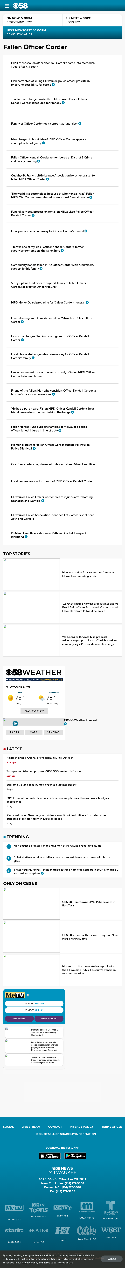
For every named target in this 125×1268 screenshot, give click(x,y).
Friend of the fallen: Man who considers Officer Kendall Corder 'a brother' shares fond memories (53, 392)
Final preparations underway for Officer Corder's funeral (47, 231)
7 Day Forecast (34, 711)
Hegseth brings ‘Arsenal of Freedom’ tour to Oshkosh (40, 758)
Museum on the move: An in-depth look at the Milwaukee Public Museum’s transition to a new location (89, 970)
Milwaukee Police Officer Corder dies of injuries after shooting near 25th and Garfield (52, 499)
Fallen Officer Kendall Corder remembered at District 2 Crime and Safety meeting (51, 159)
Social (8, 1127)
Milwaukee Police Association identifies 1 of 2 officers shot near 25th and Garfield (52, 517)
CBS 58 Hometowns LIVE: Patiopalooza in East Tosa (88, 903)
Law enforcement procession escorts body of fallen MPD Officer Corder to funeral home (53, 374)
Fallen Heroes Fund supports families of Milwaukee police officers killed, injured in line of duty (49, 428)
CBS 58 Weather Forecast (81, 720)
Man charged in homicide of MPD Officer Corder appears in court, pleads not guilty (50, 141)
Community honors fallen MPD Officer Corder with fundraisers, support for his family (52, 267)
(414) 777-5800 (71, 1187)
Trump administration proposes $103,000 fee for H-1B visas (44, 771)
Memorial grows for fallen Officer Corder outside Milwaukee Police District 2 (50, 446)
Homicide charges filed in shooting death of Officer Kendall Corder (50, 338)
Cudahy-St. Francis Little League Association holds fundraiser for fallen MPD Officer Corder (53, 177)
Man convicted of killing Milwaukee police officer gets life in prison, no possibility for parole (50, 83)
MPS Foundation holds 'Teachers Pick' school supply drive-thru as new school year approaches (58, 800)
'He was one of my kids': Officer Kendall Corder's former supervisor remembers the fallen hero (47, 249)
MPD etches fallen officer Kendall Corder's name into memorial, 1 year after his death (53, 65)
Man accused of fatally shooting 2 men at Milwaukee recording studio (88, 574)
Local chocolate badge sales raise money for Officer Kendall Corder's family (50, 356)
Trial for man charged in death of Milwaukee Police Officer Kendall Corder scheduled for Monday (49, 101)
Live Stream (31, 1127)
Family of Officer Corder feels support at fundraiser (44, 124)
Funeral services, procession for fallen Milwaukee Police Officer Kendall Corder (52, 213)
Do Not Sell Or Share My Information (66, 1134)
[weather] (10, 698)
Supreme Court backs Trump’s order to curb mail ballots (41, 785)
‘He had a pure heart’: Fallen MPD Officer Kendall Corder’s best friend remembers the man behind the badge (52, 410)
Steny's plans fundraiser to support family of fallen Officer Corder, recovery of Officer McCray (48, 285)
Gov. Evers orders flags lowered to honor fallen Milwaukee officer (53, 464)
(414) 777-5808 (74, 1183)
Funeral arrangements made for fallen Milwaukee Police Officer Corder (52, 320)
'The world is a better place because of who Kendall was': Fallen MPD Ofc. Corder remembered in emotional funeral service (52, 195)
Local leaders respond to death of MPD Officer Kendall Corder (52, 481)
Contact (55, 1127)
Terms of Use (112, 1127)
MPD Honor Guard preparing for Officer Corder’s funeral (48, 302)
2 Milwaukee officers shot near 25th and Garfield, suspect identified (48, 535)
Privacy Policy (82, 1127)
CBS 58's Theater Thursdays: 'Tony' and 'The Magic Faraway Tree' (90, 936)
